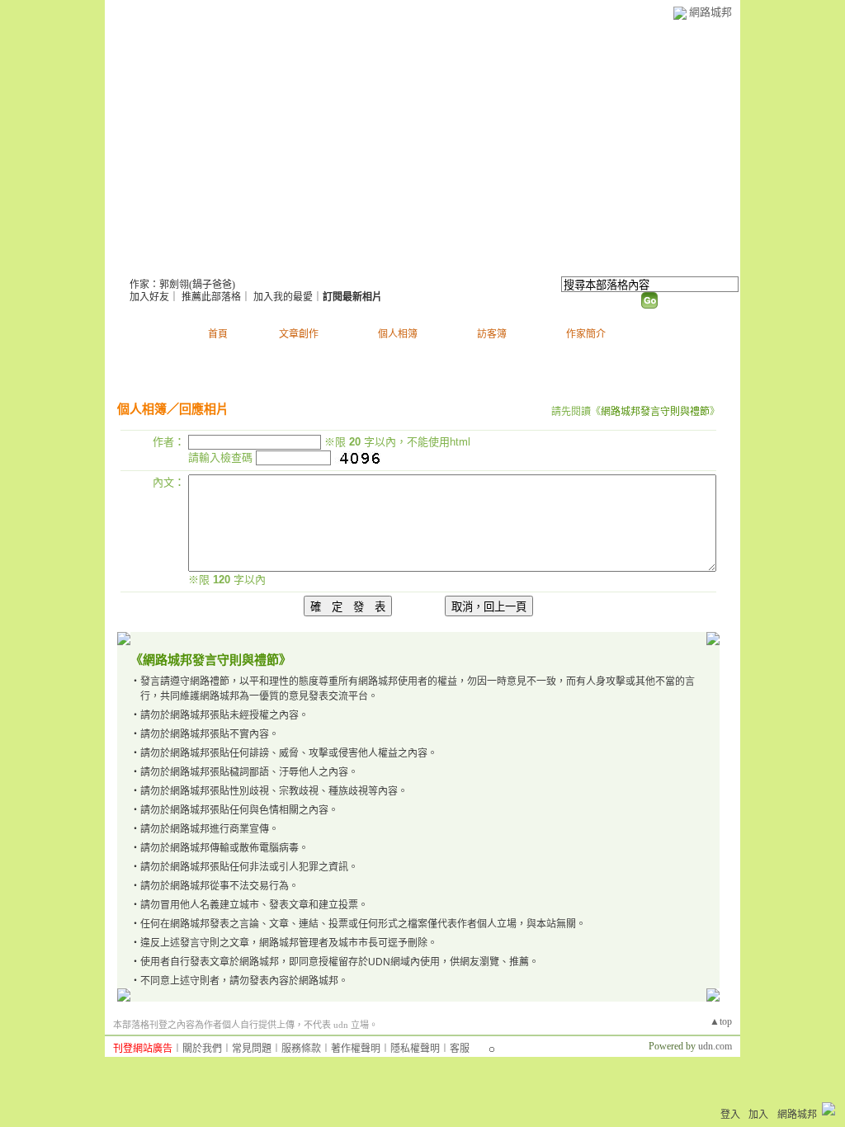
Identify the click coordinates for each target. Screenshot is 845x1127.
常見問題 (251, 1048)
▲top (721, 1021)
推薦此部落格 (211, 297)
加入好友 (149, 297)
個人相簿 (398, 334)
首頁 (218, 334)
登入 (730, 1114)
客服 (460, 1048)
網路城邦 (710, 12)
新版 (284, 264)
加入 (758, 1114)
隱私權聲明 (415, 1048)
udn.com (715, 1046)
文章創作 (299, 334)
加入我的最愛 (283, 297)
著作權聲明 (355, 1048)
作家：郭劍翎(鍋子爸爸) (182, 284)
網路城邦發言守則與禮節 (655, 411)
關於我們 (202, 1048)
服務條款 (301, 1048)
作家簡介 (586, 334)
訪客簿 (492, 334)
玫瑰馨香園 (181, 264)
